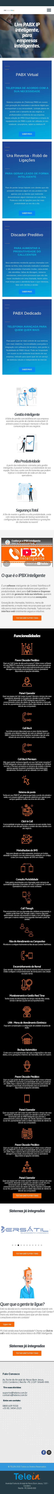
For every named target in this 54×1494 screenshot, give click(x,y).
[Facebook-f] (43, 1452)
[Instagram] (49, 1452)
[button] (48, 10)
